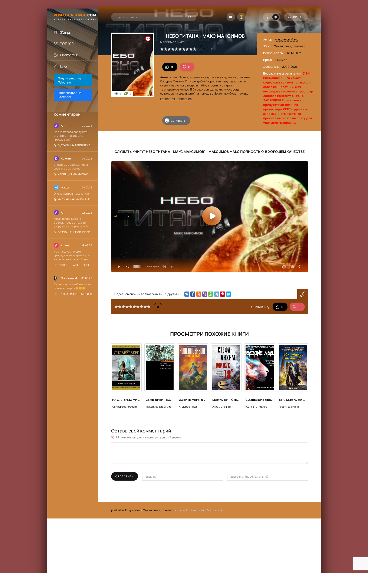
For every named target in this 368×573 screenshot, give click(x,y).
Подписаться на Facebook (70, 95)
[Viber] (204, 294)
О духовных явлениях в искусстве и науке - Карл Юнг (75, 145)
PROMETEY (293, 53)
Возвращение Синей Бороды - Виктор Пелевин (75, 232)
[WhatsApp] (210, 294)
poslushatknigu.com (125, 510)
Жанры (65, 32)
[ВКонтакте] (186, 294)
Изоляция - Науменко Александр (75, 174)
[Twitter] (228, 294)
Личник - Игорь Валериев (75, 294)
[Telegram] (216, 294)
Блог (64, 66)
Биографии (69, 55)
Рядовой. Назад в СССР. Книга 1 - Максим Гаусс (75, 265)
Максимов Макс (286, 39)
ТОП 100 (67, 43)
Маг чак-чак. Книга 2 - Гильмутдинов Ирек (75, 199)
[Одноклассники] (198, 294)
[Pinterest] (222, 294)
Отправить (124, 476)
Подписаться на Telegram (70, 80)
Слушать (178, 120)
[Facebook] (192, 294)
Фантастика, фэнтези (289, 46)
